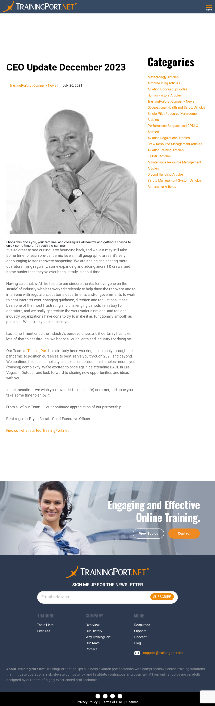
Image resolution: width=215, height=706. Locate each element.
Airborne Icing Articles (164, 83)
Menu (209, 10)
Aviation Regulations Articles (169, 138)
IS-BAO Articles (159, 156)
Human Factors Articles (165, 95)
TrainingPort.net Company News (33, 85)
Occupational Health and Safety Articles (177, 108)
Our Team (93, 643)
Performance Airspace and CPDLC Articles (173, 129)
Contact (184, 533)
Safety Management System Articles (175, 181)
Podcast (140, 637)
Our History (94, 631)
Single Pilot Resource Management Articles (173, 117)
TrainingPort (37, 350)
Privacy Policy (87, 702)
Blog (137, 643)
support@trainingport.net (163, 653)
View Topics (148, 533)
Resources (142, 625)
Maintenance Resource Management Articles (174, 165)
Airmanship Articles (162, 187)
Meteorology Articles (163, 77)
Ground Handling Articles (166, 174)
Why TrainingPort (98, 637)
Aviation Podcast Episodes (167, 89)
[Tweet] (16, 465)
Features (43, 631)
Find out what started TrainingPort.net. (37, 430)
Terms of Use (112, 702)
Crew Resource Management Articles (175, 144)
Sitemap (132, 702)
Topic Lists (45, 625)
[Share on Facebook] (9, 465)
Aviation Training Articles (166, 150)
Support (140, 631)
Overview (93, 625)
